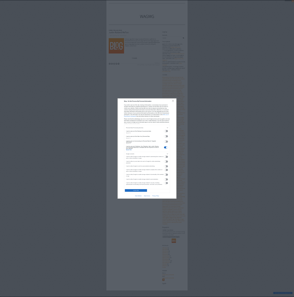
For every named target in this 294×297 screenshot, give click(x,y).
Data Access (147, 195)
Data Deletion (138, 195)
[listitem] (147, 128)
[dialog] (147, 148)
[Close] (173, 101)
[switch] (166, 131)
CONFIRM (136, 190)
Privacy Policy (155, 195)
